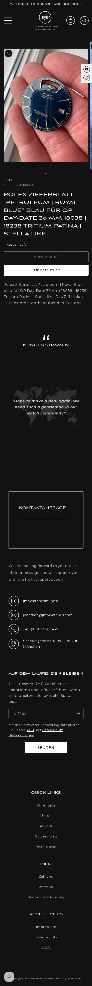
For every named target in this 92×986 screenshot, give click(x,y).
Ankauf (46, 826)
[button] (8, 20)
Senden (46, 747)
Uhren (46, 816)
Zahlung (46, 876)
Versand (46, 887)
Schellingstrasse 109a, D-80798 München (44, 644)
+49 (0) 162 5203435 (33, 630)
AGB (30, 730)
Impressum (46, 927)
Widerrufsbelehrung (46, 897)
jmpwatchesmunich (33, 602)
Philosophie (46, 847)
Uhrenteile (46, 805)
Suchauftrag (46, 836)
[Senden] (78, 713)
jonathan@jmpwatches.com (41, 618)
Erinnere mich (45, 270)
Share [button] (14, 314)
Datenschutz (46, 937)
